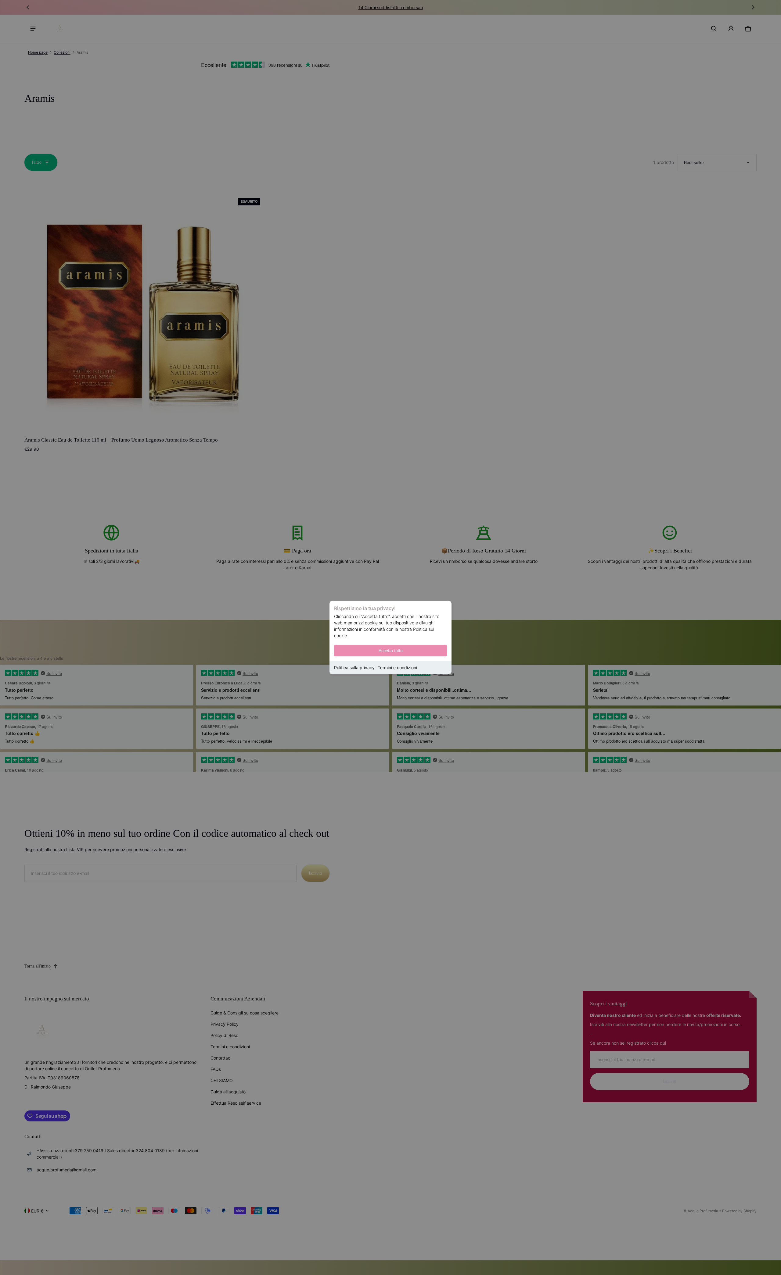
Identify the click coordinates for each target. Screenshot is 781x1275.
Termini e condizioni (397, 667)
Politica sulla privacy (354, 667)
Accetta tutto (391, 650)
